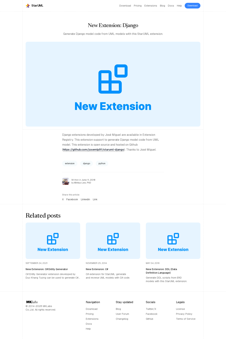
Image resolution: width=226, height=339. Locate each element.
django (86, 163)
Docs (171, 5)
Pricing (138, 5)
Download (125, 5)
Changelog (122, 318)
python (102, 163)
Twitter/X (151, 309)
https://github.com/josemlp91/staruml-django (93, 149)
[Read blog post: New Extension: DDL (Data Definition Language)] (173, 253)
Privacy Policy (184, 313)
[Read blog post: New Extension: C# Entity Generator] (53, 253)
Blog (162, 5)
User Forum (122, 313)
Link (95, 199)
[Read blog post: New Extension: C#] (113, 253)
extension (70, 163)
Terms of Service (185, 318)
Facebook (72, 199)
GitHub (149, 318)
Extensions (150, 5)
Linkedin (85, 199)
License (180, 309)
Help (179, 5)
